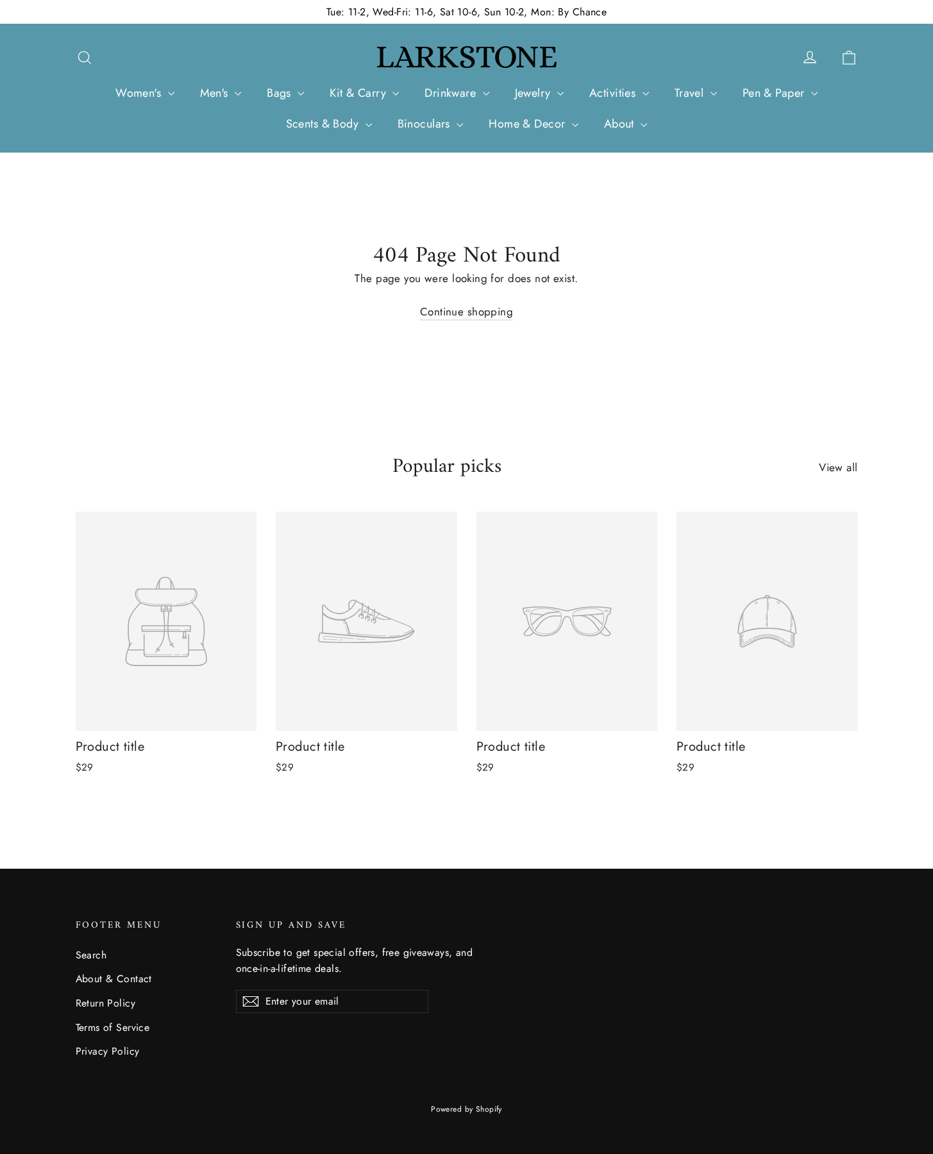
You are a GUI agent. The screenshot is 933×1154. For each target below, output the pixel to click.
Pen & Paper (775, 93)
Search (91, 955)
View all (838, 467)
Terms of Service (113, 1027)
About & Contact (114, 978)
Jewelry (534, 93)
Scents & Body (324, 123)
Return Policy (106, 1003)
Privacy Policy (108, 1051)
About (621, 123)
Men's (216, 93)
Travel (691, 93)
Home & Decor (529, 123)
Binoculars (426, 123)
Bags (280, 93)
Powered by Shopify (466, 1109)
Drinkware (451, 93)
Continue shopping (466, 311)
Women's (139, 93)
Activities (614, 93)
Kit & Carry (359, 93)
